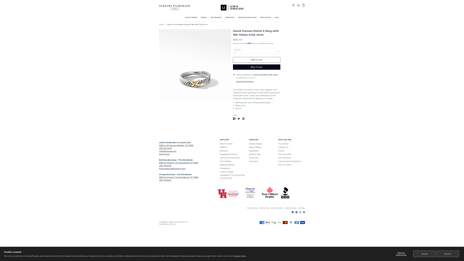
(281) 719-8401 (165, 180)
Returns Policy (290, 208)
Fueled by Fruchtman (167, 224)
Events (281, 151)
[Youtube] (295, 212)
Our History (283, 144)
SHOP (276, 17)
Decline (447, 254)
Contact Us (283, 147)
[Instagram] (299, 212)
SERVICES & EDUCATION (247, 17)
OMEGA (223, 147)
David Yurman (226, 144)
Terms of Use (264, 208)
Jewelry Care (255, 154)
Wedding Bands (227, 165)
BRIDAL (204, 17)
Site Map (301, 208)
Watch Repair (255, 147)
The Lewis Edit (284, 154)
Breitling (224, 151)
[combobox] (256, 51)
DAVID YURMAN (191, 17)
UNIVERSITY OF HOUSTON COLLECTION (232, 176)
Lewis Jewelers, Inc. (180, 222)
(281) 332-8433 (165, 148)
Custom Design (227, 172)
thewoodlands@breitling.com (172, 168)
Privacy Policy (240, 256)
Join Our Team (284, 165)
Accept (424, 254)
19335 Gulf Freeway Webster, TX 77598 (176, 145)
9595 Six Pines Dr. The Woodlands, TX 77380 (178, 163)
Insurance (253, 161)
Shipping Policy (277, 208)
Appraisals (253, 151)
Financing (253, 158)
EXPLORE (224, 139)
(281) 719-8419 (165, 166)
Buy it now (256, 67)
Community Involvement (289, 161)
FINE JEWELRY (216, 17)
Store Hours (164, 154)
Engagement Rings (228, 154)
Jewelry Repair (255, 144)
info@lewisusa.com (167, 151)
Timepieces (225, 168)
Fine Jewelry (225, 161)
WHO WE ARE (265, 17)
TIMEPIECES (229, 17)
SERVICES (253, 139)
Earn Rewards (284, 158)
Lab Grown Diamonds (229, 158)
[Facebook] (292, 212)
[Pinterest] (303, 212)
